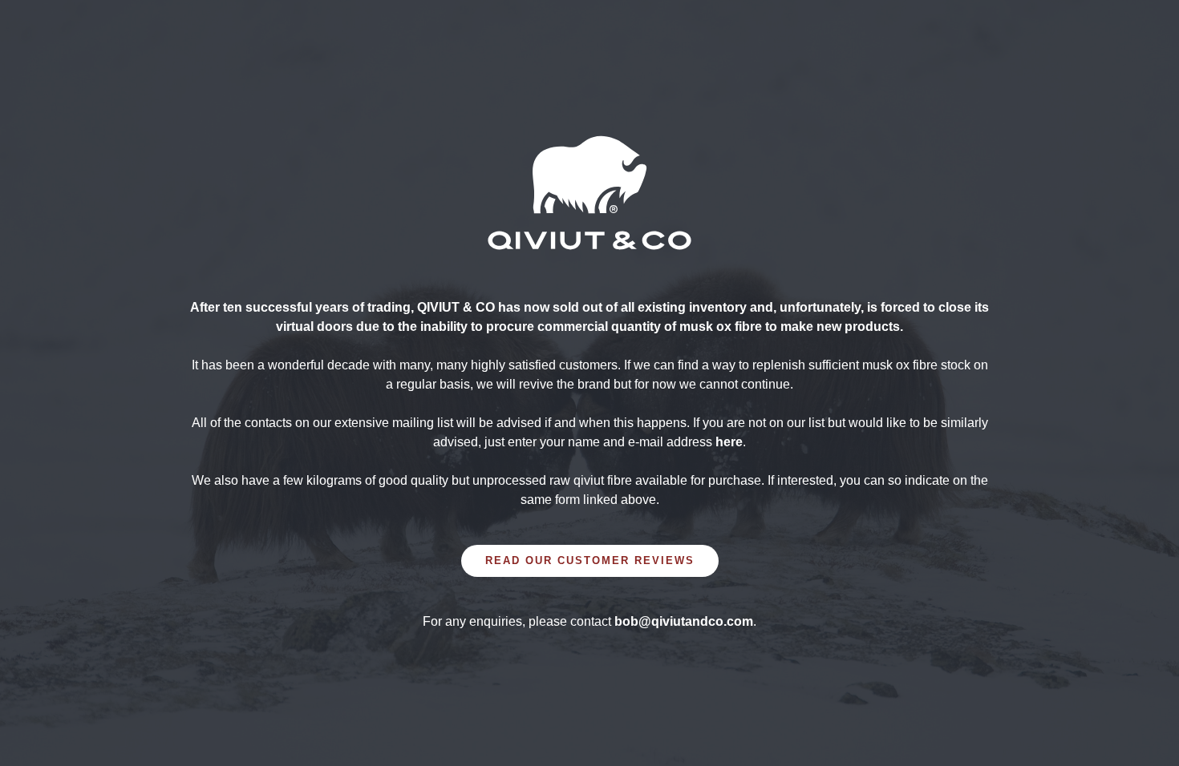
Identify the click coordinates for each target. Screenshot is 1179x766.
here (729, 442)
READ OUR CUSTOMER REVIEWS (590, 560)
